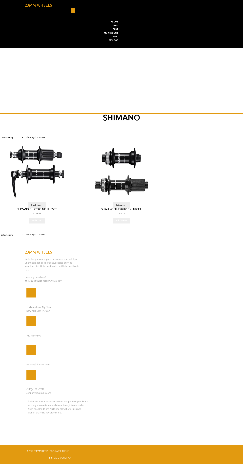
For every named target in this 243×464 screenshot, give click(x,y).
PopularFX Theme (59, 451)
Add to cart (37, 220)
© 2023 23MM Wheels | (38, 451)
